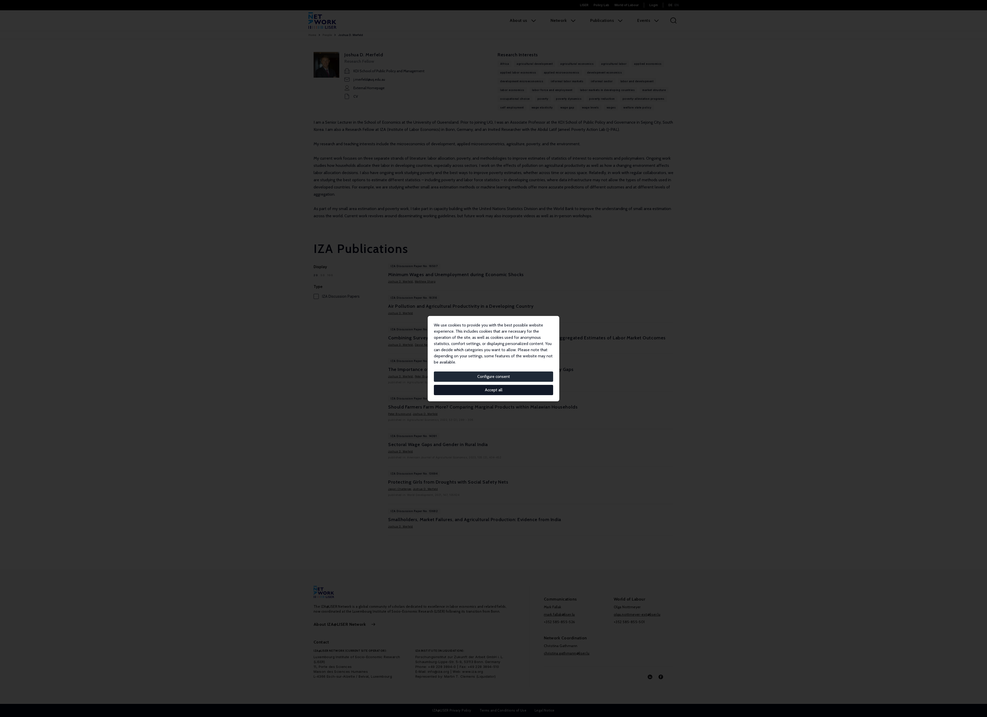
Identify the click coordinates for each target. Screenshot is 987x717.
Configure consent (493, 376)
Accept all (493, 389)
